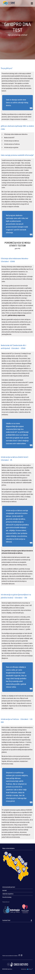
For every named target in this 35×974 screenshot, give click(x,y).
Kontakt (4, 890)
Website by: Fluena (26, 969)
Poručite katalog (6, 897)
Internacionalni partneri (8, 887)
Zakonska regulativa (7, 894)
